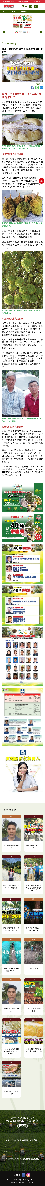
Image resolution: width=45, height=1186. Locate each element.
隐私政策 (26, 1159)
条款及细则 (34, 1159)
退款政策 (31, 1182)
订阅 (22, 1163)
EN (26, 6)
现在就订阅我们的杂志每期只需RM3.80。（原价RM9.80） (22, 2)
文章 (13, 11)
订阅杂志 (22, 1126)
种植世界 (24, 11)
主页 (4, 11)
